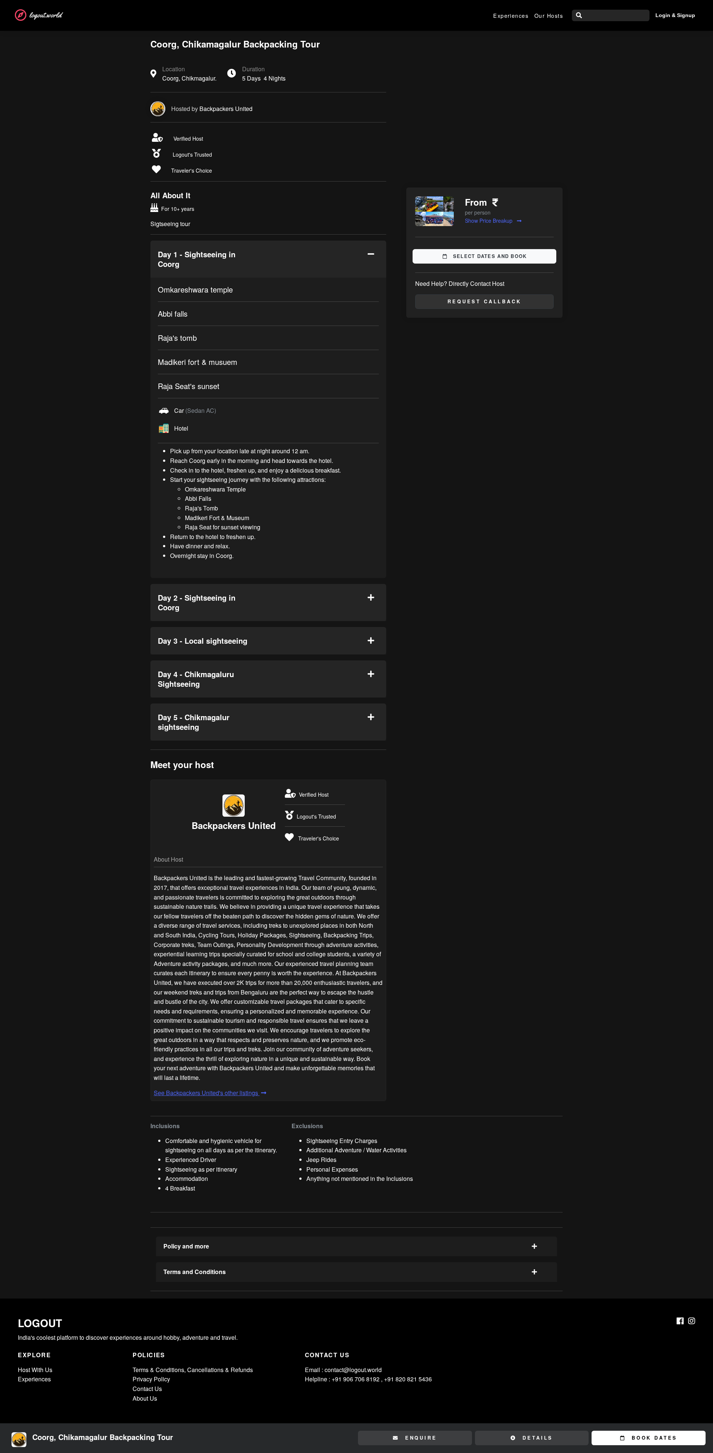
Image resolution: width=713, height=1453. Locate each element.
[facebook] (680, 1321)
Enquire (419, 1437)
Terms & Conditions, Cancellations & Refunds (193, 1369)
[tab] (268, 259)
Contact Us (147, 1388)
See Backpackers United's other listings (207, 1092)
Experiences (510, 15)
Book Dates (653, 1437)
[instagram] (691, 1321)
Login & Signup (675, 15)
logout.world (45, 15)
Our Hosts (548, 15)
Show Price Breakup (489, 220)
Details (536, 1437)
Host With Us (35, 1369)
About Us (145, 1398)
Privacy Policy (151, 1379)
